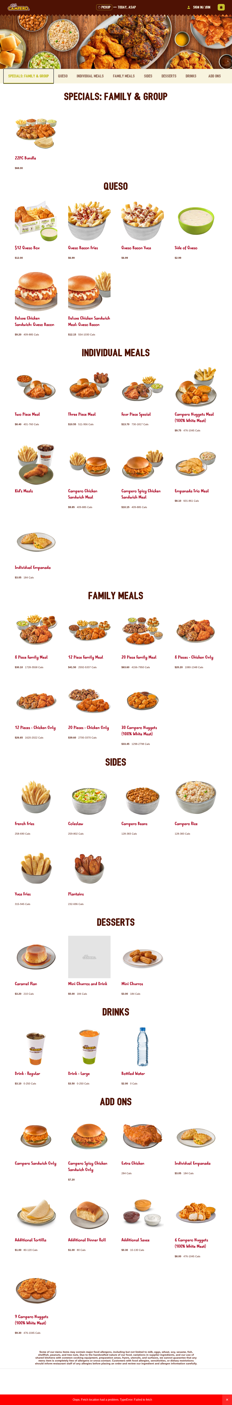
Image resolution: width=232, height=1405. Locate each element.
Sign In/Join (201, 7)
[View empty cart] (221, 7)
